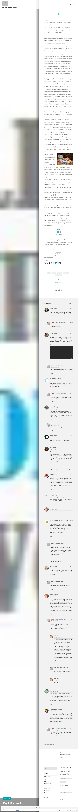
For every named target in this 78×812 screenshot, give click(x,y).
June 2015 (46, 795)
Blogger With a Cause (48, 257)
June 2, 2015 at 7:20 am (55, 323)
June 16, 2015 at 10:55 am (54, 595)
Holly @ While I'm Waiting (57, 709)
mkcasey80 (52, 333)
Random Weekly (54, 689)
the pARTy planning (9, 7)
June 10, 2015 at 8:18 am (55, 545)
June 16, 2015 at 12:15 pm (54, 691)
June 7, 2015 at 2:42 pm (53, 476)
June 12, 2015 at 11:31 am (53, 567)
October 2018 (46, 776)
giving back (59, 272)
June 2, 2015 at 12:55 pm (55, 395)
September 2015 (47, 788)
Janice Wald (53, 447)
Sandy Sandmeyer (54, 378)
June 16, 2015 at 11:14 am (58, 637)
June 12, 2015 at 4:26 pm (55, 583)
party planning (7, 798)
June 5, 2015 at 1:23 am (53, 449)
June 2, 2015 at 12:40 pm (54, 407)
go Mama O (52, 308)
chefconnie (53, 594)
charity (49, 272)
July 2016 (45, 781)
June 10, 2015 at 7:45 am (53, 521)
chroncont (53, 508)
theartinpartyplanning (57, 322)
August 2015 (46, 790)
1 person (54, 361)
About (69, 4)
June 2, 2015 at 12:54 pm (55, 367)
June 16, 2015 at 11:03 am (55, 620)
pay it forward (58, 275)
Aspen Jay (52, 494)
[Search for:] (50, 768)
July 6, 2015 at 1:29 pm (55, 730)
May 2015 (46, 797)
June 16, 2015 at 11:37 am (58, 680)
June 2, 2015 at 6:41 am (53, 310)
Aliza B (51, 406)
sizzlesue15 (53, 435)
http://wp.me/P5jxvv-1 (59, 461)
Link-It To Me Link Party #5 (58, 561)
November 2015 (47, 783)
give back (54, 272)
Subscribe (63, 782)
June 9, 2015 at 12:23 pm (53, 509)
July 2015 (45, 792)
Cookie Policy (17, 810)
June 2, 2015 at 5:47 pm (53, 436)
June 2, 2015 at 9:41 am (53, 379)
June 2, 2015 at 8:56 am (53, 335)
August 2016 (46, 779)
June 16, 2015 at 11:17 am (58, 669)
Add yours (70, 303)
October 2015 (46, 785)
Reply (72, 308)
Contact (74, 4)
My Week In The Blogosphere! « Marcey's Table (61, 469)
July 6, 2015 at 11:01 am (53, 710)
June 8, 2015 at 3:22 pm (53, 495)
